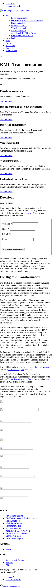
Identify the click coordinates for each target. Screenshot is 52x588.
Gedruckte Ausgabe (14, 538)
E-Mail (6, 234)
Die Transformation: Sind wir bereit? (22, 518)
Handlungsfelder (13, 521)
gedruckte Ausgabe (32, 213)
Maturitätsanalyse (13, 528)
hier (47, 379)
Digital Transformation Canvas (20, 379)
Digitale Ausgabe (13, 536)
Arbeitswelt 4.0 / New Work (18, 531)
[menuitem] (29, 25)
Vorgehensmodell (13, 526)
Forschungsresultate (14, 516)
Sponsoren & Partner (15, 560)
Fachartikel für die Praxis (16, 533)
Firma (4, 239)
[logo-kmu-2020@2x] (14, 10)
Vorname (7, 224)
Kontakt (9, 562)
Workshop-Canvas (14, 523)
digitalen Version (42, 367)
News (8, 549)
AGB (8, 565)
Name (5, 229)
